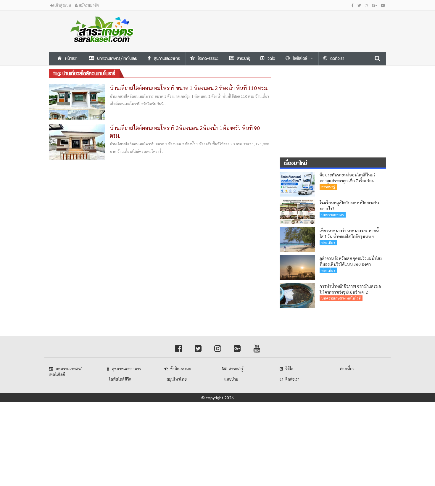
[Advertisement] (275, 24)
